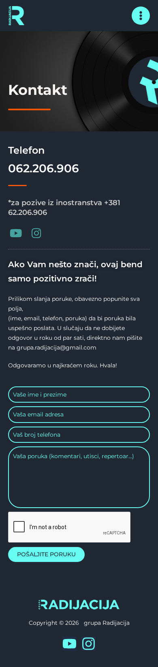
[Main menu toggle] (141, 15)
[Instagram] (88, 644)
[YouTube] (69, 644)
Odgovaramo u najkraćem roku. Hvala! (62, 365)
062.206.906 (43, 168)
